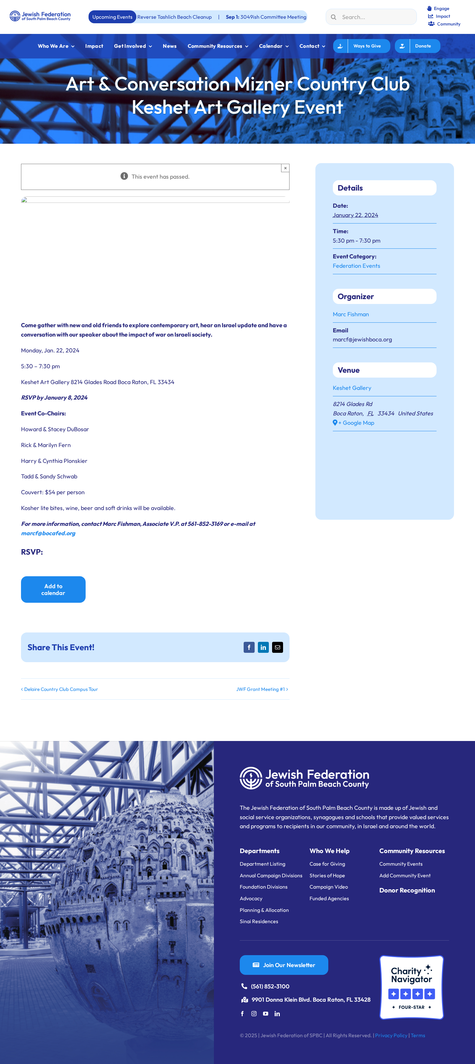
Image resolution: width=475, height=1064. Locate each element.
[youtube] (265, 1013)
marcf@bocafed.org (48, 533)
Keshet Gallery (352, 387)
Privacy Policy (391, 1035)
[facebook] (242, 1013)
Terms (418, 1035)
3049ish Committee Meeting (215, 17)
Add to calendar (53, 589)
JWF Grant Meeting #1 (260, 689)
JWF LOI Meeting (297, 17)
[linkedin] (277, 1013)
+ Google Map (356, 422)
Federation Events (356, 265)
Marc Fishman (351, 314)
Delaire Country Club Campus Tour (61, 689)
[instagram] (254, 1013)
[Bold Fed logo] (40, 13)
